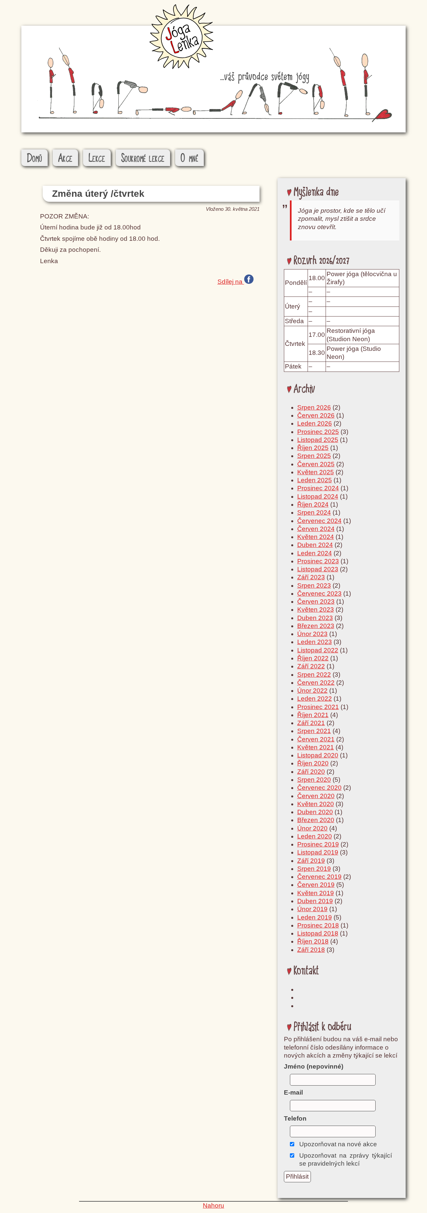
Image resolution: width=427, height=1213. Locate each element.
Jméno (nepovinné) (313, 1066)
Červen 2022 (316, 682)
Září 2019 (311, 860)
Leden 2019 (314, 917)
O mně (189, 158)
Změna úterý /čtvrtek (98, 193)
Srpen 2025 (314, 455)
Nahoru (213, 1205)
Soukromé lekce (143, 158)
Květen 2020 (315, 803)
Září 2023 (311, 577)
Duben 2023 (315, 617)
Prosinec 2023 (318, 561)
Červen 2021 (316, 739)
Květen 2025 (315, 472)
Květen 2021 (315, 747)
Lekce (97, 158)
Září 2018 (311, 949)
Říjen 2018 (313, 941)
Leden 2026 (314, 423)
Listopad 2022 (317, 650)
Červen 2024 (316, 528)
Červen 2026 (316, 415)
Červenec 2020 (319, 787)
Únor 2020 (312, 828)
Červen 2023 (316, 601)
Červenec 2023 (319, 593)
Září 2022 (311, 666)
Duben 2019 (315, 900)
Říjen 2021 (313, 714)
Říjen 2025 (313, 447)
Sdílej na (231, 281)
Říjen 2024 (313, 504)
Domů (34, 158)
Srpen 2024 (314, 512)
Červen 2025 (316, 464)
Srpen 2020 (314, 779)
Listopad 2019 (317, 852)
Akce (65, 158)
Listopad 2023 (317, 569)
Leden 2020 (314, 836)
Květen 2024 (315, 536)
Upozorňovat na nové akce (338, 1144)
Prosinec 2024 (318, 488)
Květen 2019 (315, 892)
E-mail (293, 1092)
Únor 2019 (312, 909)
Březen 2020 (315, 819)
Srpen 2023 (314, 585)
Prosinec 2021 (318, 706)
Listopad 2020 (317, 755)
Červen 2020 (316, 795)
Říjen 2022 (313, 658)
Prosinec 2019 (318, 844)
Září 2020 (311, 771)
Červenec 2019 (319, 876)
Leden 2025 (314, 480)
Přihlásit (297, 1176)
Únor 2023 (312, 633)
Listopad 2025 (317, 439)
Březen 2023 (315, 625)
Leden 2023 (314, 641)
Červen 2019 (316, 884)
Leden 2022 (314, 698)
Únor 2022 (312, 690)
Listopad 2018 (317, 933)
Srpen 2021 (314, 730)
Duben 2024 (315, 544)
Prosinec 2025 (318, 431)
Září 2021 (311, 722)
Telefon (295, 1118)
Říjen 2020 (313, 763)
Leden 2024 (314, 553)
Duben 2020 (315, 811)
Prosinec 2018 (318, 925)
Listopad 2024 (317, 496)
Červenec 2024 (319, 520)
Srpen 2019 (314, 868)
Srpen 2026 (314, 407)
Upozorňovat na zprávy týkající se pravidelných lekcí (345, 1159)
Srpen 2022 (314, 674)
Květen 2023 (315, 609)
